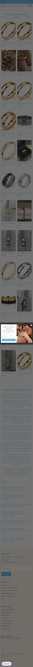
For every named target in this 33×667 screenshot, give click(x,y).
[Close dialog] (31, 325)
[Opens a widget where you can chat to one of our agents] (6, 664)
